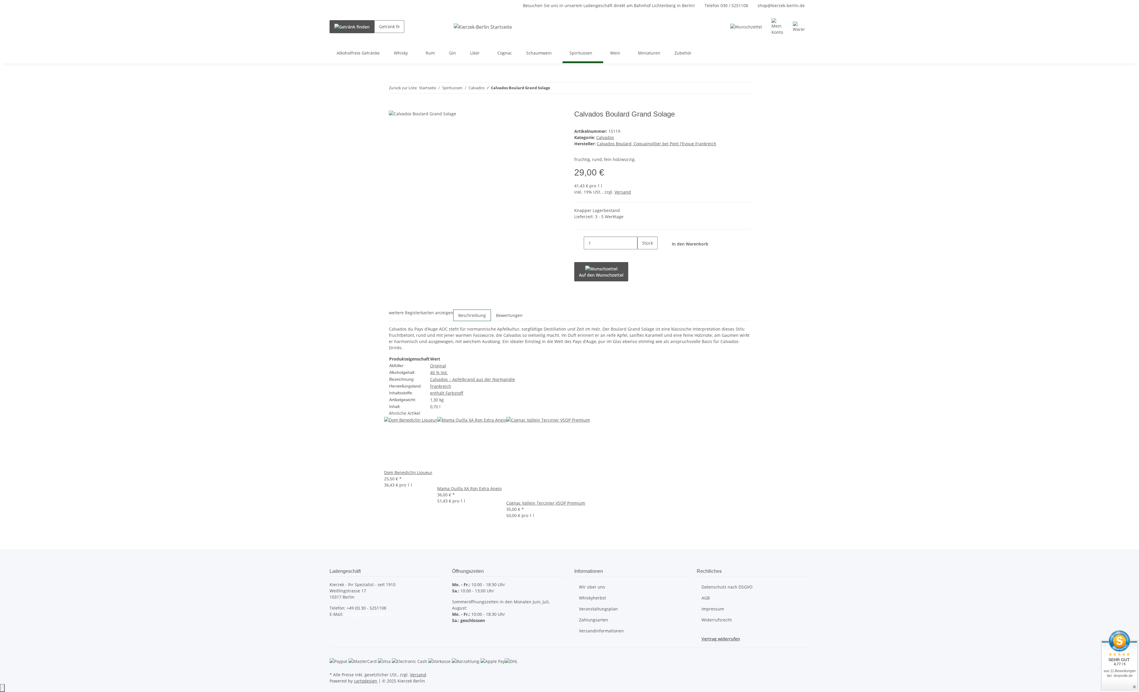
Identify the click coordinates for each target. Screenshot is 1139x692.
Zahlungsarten (593, 620)
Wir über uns (592, 587)
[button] (777, 26)
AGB (705, 598)
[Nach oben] (2, 688)
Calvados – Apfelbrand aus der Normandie (472, 379)
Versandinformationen (601, 631)
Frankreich (440, 386)
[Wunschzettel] (746, 26)
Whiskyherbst (592, 598)
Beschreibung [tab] (472, 315)
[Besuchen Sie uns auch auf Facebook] (334, 628)
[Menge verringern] (579, 243)
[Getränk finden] (352, 27)
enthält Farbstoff (446, 393)
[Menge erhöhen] (642, 255)
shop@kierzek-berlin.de (781, 5)
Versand (623, 192)
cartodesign (365, 681)
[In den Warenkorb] (393, 106)
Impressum (712, 609)
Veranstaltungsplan (598, 609)
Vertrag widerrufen (720, 639)
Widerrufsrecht (716, 620)
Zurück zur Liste (403, 87)
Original (438, 366)
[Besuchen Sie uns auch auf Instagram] (334, 635)
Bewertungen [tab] (509, 315)
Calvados (605, 137)
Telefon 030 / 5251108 (726, 5)
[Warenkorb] (798, 26)
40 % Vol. (439, 372)
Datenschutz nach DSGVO (727, 587)
